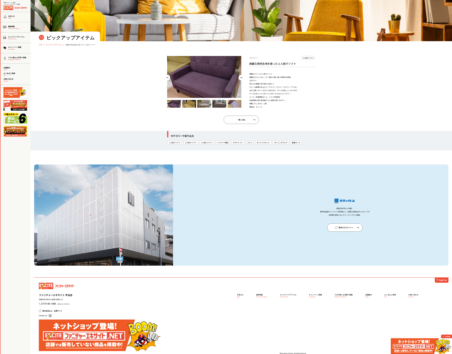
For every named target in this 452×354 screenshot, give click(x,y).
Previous (167, 77)
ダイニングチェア (280, 142)
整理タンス (296, 142)
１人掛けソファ (174, 142)
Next (240, 77)
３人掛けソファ (206, 142)
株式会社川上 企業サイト (52, 311)
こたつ (249, 142)
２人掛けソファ (308, 58)
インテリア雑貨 (222, 142)
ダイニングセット (263, 142)
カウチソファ (238, 142)
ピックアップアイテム (54, 45)
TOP (40, 45)
